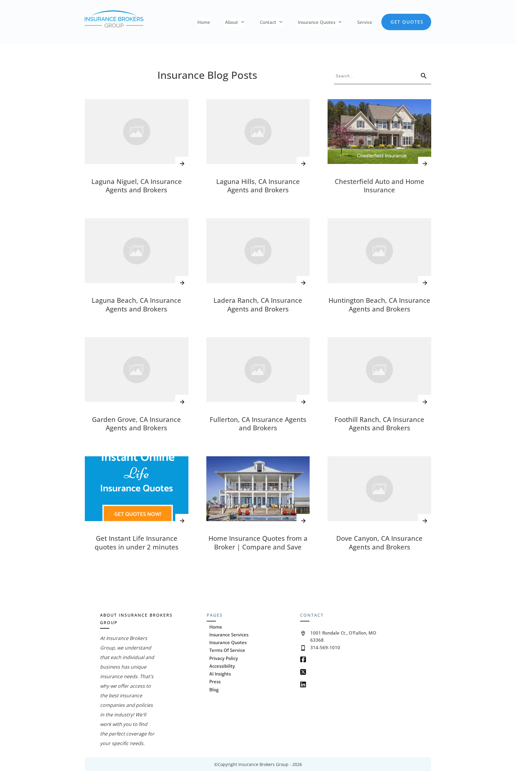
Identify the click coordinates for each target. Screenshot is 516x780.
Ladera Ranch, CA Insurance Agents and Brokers (258, 304)
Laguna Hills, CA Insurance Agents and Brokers (258, 185)
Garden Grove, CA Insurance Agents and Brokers (136, 423)
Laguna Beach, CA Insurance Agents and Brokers (136, 304)
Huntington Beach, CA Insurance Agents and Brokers (379, 304)
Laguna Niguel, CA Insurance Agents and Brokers (136, 185)
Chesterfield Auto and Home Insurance (379, 185)
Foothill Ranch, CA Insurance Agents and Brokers (379, 423)
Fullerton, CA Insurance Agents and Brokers (258, 423)
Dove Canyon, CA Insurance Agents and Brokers (379, 542)
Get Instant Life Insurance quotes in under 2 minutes (137, 542)
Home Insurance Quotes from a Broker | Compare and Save (258, 542)
